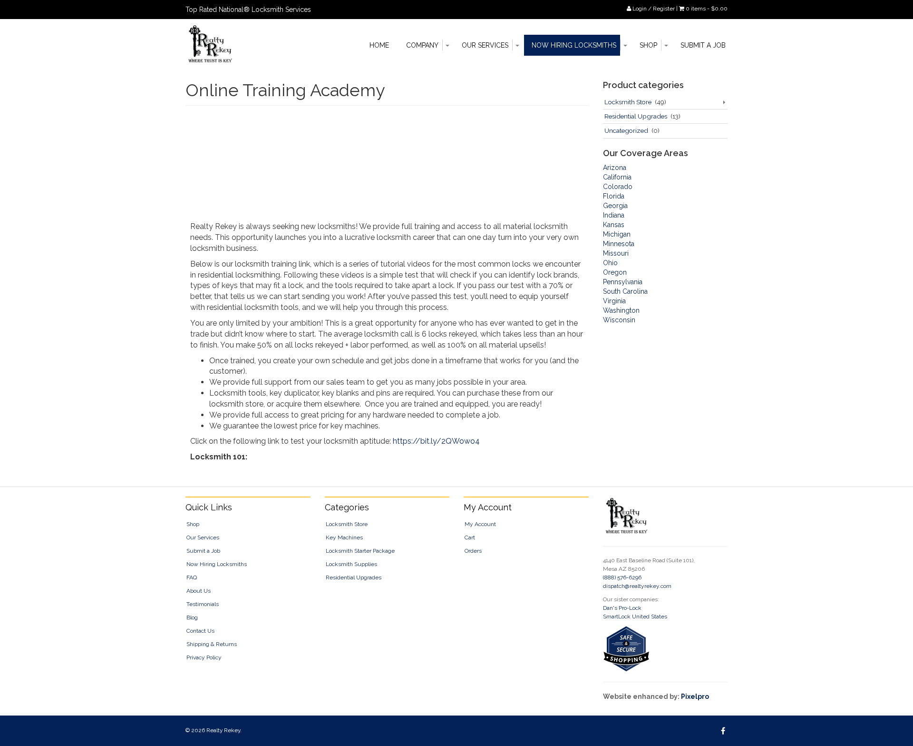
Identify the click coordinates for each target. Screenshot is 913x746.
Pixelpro (695, 696)
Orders (473, 550)
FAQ (191, 577)
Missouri (616, 253)
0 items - (707, 8)
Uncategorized (626, 130)
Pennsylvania (622, 282)
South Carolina (625, 291)
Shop (648, 45)
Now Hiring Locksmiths (574, 45)
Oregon (615, 272)
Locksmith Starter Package (360, 550)
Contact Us (200, 630)
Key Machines (344, 537)
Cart (470, 537)
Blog (192, 617)
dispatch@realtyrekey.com (637, 586)
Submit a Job (703, 45)
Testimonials (202, 604)
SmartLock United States (635, 616)
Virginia (614, 301)
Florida (613, 196)
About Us (198, 590)
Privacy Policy (204, 657)
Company (422, 45)
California (617, 177)
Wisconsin (619, 320)
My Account (480, 524)
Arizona (614, 167)
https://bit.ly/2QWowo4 (436, 441)
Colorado (617, 186)
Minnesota (618, 244)
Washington (621, 310)
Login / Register (653, 8)
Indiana (613, 215)
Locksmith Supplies (351, 564)
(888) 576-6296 (622, 577)
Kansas (613, 225)
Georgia (615, 205)
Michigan (617, 234)
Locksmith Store (627, 102)
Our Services (485, 45)
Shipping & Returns (211, 644)
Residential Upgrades (635, 116)
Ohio (610, 263)
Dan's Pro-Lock (622, 608)
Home (379, 45)
